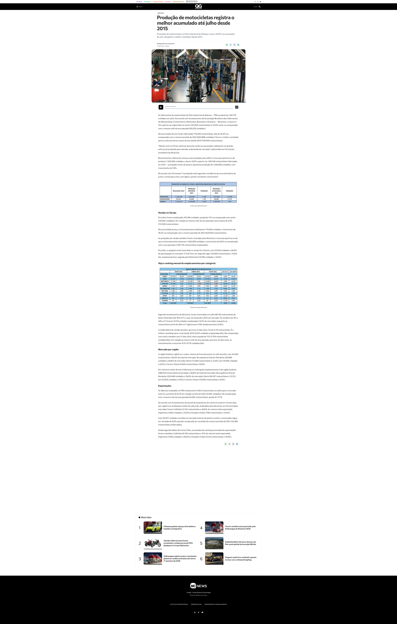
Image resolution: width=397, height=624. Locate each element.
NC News (139, 1)
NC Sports (147, 1)
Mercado (161, 13)
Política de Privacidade (179, 604)
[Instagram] (255, 2)
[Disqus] (198, 477)
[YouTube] (260, 2)
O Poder (167, 1)
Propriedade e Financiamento (215, 604)
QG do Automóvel (191, 1)
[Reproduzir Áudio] (161, 107)
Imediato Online (158, 1)
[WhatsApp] (226, 44)
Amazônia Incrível (178, 1)
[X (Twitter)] (234, 44)
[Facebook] (257, 2)
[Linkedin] (238, 44)
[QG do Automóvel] (198, 6)
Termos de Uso (196, 604)
